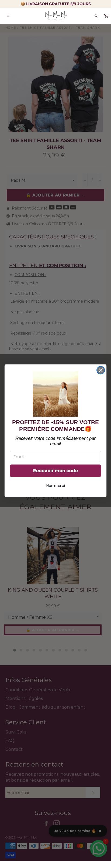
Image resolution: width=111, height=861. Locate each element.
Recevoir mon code (55, 470)
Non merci (55, 485)
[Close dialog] (101, 370)
